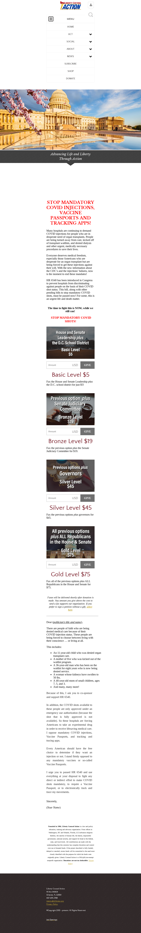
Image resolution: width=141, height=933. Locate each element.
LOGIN (90, 3)
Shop (71, 71)
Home (70, 26)
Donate (70, 78)
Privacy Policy (52, 904)
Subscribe (70, 63)
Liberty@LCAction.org (55, 901)
